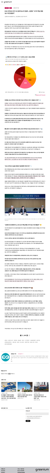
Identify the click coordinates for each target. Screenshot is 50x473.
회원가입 (19, 240)
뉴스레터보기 (31, 240)
